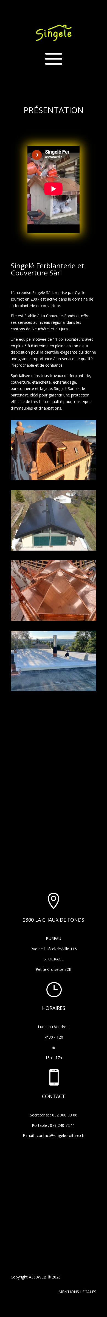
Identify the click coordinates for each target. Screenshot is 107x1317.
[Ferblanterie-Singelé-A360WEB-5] (53, 619)
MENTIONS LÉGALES (77, 1291)
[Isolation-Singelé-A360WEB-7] (53, 689)
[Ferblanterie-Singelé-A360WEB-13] (53, 478)
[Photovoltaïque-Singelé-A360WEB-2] (53, 549)
